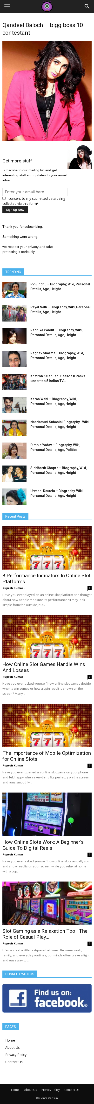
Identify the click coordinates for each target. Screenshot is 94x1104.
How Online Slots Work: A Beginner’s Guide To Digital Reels (43, 845)
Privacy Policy (16, 1054)
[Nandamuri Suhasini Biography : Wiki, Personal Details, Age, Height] (14, 428)
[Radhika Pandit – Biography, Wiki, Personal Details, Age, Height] (14, 336)
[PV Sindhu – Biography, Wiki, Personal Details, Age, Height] (14, 290)
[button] (87, 6)
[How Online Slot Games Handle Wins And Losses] (47, 636)
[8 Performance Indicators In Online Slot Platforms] (47, 548)
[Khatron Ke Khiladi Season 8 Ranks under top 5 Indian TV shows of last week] (14, 382)
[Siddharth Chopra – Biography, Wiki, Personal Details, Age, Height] (14, 474)
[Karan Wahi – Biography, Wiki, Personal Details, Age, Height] (14, 405)
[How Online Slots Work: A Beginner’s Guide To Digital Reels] (47, 814)
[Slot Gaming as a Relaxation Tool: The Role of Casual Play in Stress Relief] (47, 903)
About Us (12, 1047)
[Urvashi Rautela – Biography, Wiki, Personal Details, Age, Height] (14, 496)
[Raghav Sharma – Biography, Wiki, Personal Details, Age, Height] (14, 359)
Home (10, 1040)
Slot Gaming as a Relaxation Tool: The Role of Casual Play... (44, 934)
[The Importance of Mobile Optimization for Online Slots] (47, 725)
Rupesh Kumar (12, 588)
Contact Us (14, 1062)
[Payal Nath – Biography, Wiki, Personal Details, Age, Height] (14, 313)
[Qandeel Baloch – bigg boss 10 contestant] (47, 140)
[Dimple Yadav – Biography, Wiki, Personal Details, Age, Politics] (14, 451)
